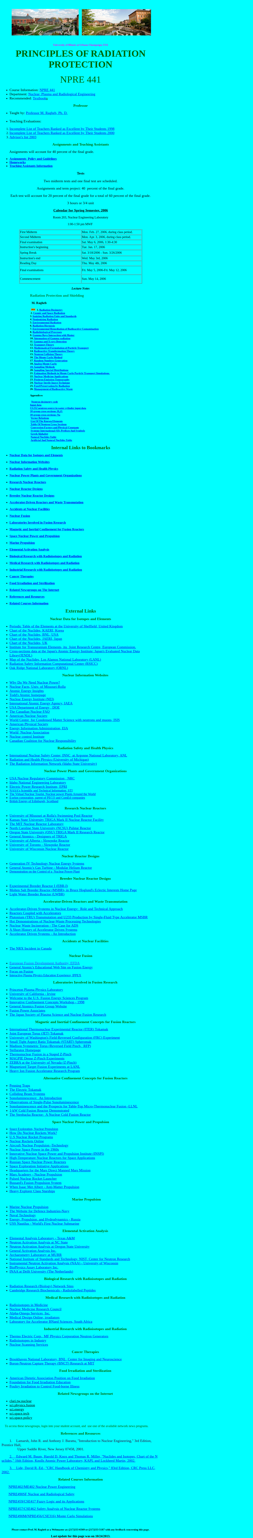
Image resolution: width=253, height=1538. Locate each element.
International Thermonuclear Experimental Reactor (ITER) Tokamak (58, 1029)
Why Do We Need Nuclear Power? (34, 682)
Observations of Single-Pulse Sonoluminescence (44, 1102)
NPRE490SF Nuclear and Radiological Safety (41, 1494)
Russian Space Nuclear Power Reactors (37, 1162)
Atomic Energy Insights (26, 691)
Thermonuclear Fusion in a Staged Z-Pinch (40, 1054)
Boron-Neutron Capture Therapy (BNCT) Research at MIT (51, 1363)
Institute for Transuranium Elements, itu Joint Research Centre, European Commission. (72, 647)
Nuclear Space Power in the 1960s (34, 1149)
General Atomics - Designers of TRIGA (38, 836)
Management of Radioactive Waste (53, 389)
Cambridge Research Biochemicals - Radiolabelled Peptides (52, 1290)
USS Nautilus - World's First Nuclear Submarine (44, 1223)
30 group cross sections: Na (45, 414)
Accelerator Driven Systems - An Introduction (42, 934)
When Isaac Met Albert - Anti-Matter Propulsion (44, 1187)
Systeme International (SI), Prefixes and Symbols (58, 430)
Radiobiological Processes (47, 332)
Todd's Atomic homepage (27, 695)
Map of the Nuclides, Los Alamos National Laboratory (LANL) (55, 659)
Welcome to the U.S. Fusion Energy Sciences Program (48, 998)
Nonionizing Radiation (45, 319)
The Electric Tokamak (25, 1090)
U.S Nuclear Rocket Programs (31, 1137)
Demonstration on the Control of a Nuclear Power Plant (44, 871)
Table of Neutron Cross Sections (49, 424)
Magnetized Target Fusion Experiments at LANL (44, 1067)
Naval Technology (22, 1215)
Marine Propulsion (22, 542)
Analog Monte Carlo (45, 363)
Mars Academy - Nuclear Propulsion (35, 1174)
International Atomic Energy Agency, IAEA (41, 703)
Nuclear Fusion (19, 515)
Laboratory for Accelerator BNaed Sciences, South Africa (50, 1322)
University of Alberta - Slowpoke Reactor (39, 840)
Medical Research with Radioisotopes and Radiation (44, 563)
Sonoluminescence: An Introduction (35, 1098)
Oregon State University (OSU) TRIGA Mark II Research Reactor (57, 832)
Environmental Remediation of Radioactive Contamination (66, 328)
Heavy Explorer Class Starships (32, 1191)
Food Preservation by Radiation (52, 385)
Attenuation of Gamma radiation (52, 338)
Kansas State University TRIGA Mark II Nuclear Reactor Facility (56, 820)
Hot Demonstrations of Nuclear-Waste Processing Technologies (55, 921)
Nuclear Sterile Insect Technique (52, 382)
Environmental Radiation (47, 322)
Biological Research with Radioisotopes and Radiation (45, 556)
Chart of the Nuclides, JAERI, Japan (35, 639)
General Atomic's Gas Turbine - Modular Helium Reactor (50, 868)
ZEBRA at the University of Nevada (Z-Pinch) (42, 1062)
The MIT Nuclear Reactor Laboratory (36, 824)
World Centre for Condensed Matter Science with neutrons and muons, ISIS (64, 720)
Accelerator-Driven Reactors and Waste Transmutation (46, 502)
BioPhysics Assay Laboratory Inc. (33, 1267)
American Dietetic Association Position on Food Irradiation (52, 1378)
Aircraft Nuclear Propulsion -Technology (38, 1145)
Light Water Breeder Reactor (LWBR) (36, 894)
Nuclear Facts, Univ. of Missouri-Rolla (37, 687)
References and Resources (26, 596)
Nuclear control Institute (26, 737)
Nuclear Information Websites (29, 462)
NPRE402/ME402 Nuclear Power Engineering (41, 1487)
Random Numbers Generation (50, 360)
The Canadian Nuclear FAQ (29, 712)
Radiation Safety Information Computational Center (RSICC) (53, 664)
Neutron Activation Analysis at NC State (38, 1242)
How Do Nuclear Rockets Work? (33, 1133)
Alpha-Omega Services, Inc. (29, 1313)
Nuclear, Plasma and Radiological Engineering (61, 94)
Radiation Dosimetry (51, 309)
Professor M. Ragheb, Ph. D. (47, 113)
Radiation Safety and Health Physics (33, 468)
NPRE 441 (47, 90)
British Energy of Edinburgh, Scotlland (33, 801)
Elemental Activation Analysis (29, 549)
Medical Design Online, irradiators (34, 1317)
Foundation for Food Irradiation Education (40, 1382)
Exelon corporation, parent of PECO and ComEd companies (47, 797)
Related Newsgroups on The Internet (34, 590)
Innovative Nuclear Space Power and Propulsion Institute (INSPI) (56, 1154)
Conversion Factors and (55, 427)
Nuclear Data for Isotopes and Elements (36, 455)
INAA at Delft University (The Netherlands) (41, 1271)
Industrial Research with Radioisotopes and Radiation (45, 569)
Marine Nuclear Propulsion (28, 1207)
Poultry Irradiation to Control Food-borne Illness (44, 1386)
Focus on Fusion (21, 971)
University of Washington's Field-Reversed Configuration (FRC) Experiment (64, 1038)
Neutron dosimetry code (44, 401)
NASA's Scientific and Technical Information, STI (41, 790)
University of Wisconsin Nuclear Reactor (39, 849)
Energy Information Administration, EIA (38, 728)
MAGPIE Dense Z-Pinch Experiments (36, 1058)
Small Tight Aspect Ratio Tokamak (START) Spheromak (50, 1042)
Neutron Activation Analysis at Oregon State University (49, 1246)
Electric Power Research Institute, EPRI (38, 787)
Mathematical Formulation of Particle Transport (61, 347)
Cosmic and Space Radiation (49, 313)
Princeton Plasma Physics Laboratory (36, 990)
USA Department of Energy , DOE (34, 707)
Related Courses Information (28, 603)
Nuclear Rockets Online (26, 1141)
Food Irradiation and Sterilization (32, 583)
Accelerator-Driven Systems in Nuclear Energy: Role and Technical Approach (66, 909)
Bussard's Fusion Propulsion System (35, 1183)
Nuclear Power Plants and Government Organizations (45, 475)
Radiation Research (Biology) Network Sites (41, 1286)
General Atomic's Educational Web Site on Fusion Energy (51, 967)
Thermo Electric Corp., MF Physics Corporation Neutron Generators (58, 1336)
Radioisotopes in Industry (27, 1340)
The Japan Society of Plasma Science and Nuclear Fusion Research (57, 1015)
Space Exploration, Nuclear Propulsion (33, 1129)
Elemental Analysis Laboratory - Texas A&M (42, 1238)
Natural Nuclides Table (43, 436)
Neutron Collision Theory (48, 354)
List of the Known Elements (47, 421)
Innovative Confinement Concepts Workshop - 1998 (46, 1002)
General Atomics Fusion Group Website (38, 1006)
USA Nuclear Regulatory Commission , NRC (42, 778)
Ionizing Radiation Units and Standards (54, 316)
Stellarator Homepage (25, 1050)
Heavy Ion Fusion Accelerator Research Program (44, 1071)
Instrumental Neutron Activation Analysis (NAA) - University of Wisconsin (63, 1263)
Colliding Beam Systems (27, 1094)
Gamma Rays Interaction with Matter (54, 335)
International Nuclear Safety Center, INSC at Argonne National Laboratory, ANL (68, 755)
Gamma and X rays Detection (50, 341)
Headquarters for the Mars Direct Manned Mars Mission (50, 1170)
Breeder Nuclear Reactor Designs (31, 495)
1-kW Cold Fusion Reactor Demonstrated (39, 1110)
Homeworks (17, 162)
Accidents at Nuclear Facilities (29, 509)
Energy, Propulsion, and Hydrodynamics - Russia (44, 1219)
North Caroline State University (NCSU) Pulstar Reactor (50, 828)
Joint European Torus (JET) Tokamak (36, 1033)
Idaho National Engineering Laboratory (37, 782)
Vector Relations (40, 417)
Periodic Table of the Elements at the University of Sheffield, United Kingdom (66, 626)
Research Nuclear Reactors (27, 482)
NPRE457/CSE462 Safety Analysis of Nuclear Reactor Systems (54, 1509)
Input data (36, 404)
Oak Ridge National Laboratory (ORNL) (38, 668)
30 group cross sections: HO (46, 411)
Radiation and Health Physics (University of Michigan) (49, 759)
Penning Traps (19, 1085)
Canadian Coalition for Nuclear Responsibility (42, 741)
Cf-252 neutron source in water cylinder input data (58, 408)
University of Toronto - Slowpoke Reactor (39, 845)
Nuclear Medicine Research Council (35, 1309)
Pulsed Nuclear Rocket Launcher (33, 1179)
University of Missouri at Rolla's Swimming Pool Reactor (51, 816)
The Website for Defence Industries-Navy (39, 1211)
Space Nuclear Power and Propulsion (34, 536)
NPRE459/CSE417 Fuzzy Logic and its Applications (46, 1501)
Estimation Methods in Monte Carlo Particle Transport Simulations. (72, 373)
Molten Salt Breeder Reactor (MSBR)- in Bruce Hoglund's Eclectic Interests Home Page (73, 890)
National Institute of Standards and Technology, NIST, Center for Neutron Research (69, 1259)
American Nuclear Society (28, 716)
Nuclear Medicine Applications (51, 376)
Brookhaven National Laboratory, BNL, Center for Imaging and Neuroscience (65, 1359)
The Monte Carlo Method (48, 357)
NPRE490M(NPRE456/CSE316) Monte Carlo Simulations (50, 1516)
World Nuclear (20, 732)
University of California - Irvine (32, 994)
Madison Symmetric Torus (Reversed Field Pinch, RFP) (50, 1046)
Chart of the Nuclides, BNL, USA (34, 635)
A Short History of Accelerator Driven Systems (43, 930)
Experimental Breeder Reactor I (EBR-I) (38, 886)
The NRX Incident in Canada (30, 948)
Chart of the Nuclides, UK (28, 643)
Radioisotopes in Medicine (28, 1305)
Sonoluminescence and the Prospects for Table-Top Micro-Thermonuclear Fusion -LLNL (73, 1106)
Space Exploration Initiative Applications (39, 1166)
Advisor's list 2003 (22, 137)
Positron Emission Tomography (52, 379)
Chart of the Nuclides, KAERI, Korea (36, 630)
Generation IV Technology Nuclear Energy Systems (46, 863)
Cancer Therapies (21, 576)
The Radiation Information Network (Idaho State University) (53, 764)
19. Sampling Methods (42, 366)
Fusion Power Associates (27, 1010)
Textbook (39, 98)
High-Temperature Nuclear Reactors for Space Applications (52, 1158)
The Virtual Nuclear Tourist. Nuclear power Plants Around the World (52, 794)
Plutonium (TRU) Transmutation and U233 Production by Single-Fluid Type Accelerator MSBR (78, 917)
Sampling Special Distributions (51, 370)
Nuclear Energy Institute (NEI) (31, 699)
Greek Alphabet (39, 433)
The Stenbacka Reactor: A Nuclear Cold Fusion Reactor (50, 1115)
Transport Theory (44, 344)
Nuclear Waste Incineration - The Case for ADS (43, 925)
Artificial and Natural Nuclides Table (51, 440)
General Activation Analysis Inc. (32, 1251)
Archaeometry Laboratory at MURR (35, 1255)
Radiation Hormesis (44, 325)
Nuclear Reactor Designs (26, 489)
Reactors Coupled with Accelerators (35, 913)
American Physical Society (28, 724)
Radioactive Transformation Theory (54, 351)
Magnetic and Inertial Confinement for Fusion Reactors (46, 529)
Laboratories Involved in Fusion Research (37, 522)
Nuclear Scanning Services (28, 1344)
